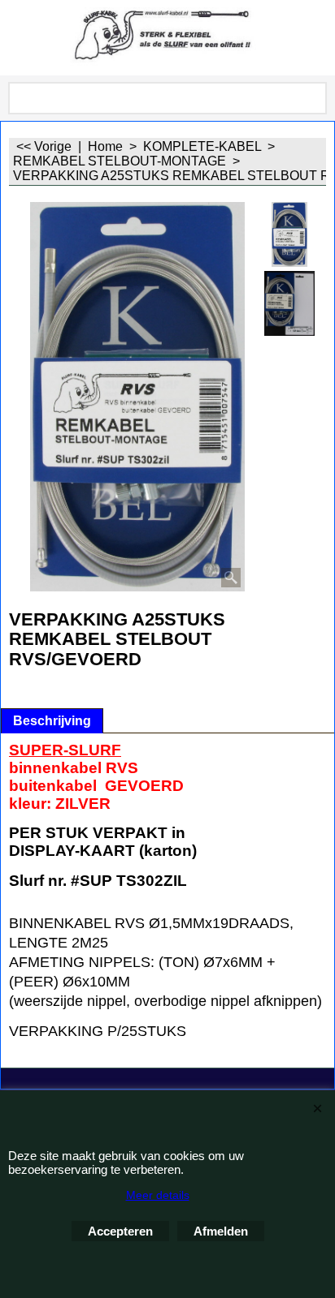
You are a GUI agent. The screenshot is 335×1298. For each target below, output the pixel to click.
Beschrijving (52, 721)
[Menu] (16, 39)
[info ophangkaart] (289, 303)
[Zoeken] (311, 98)
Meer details (157, 1194)
